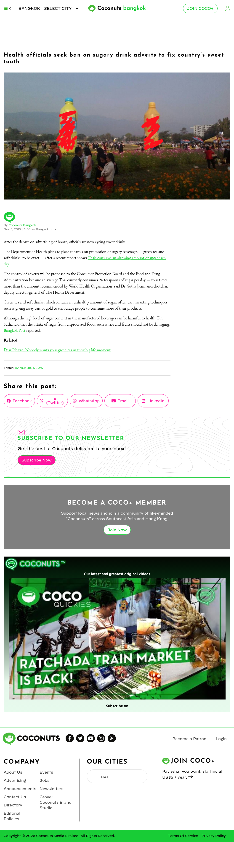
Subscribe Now (36, 460)
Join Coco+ (200, 8)
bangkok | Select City (46, 8)
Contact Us (15, 797)
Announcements (20, 789)
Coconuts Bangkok (22, 225)
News (38, 367)
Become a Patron (189, 739)
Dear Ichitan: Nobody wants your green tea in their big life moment (57, 349)
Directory (13, 805)
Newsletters (51, 789)
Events (46, 772)
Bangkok (23, 367)
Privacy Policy (214, 836)
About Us (13, 772)
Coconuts (121, 8)
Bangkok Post (14, 330)
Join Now (117, 530)
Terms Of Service (183, 836)
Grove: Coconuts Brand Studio (56, 802)
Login (227, 8)
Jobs (44, 780)
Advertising (15, 780)
